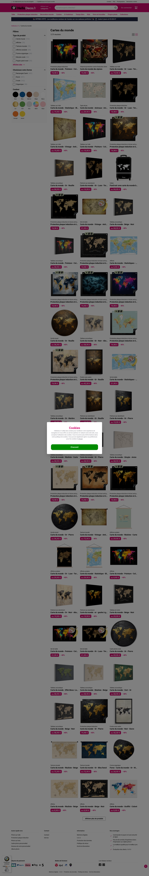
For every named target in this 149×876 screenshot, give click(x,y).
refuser (80, 439)
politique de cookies (61, 437)
